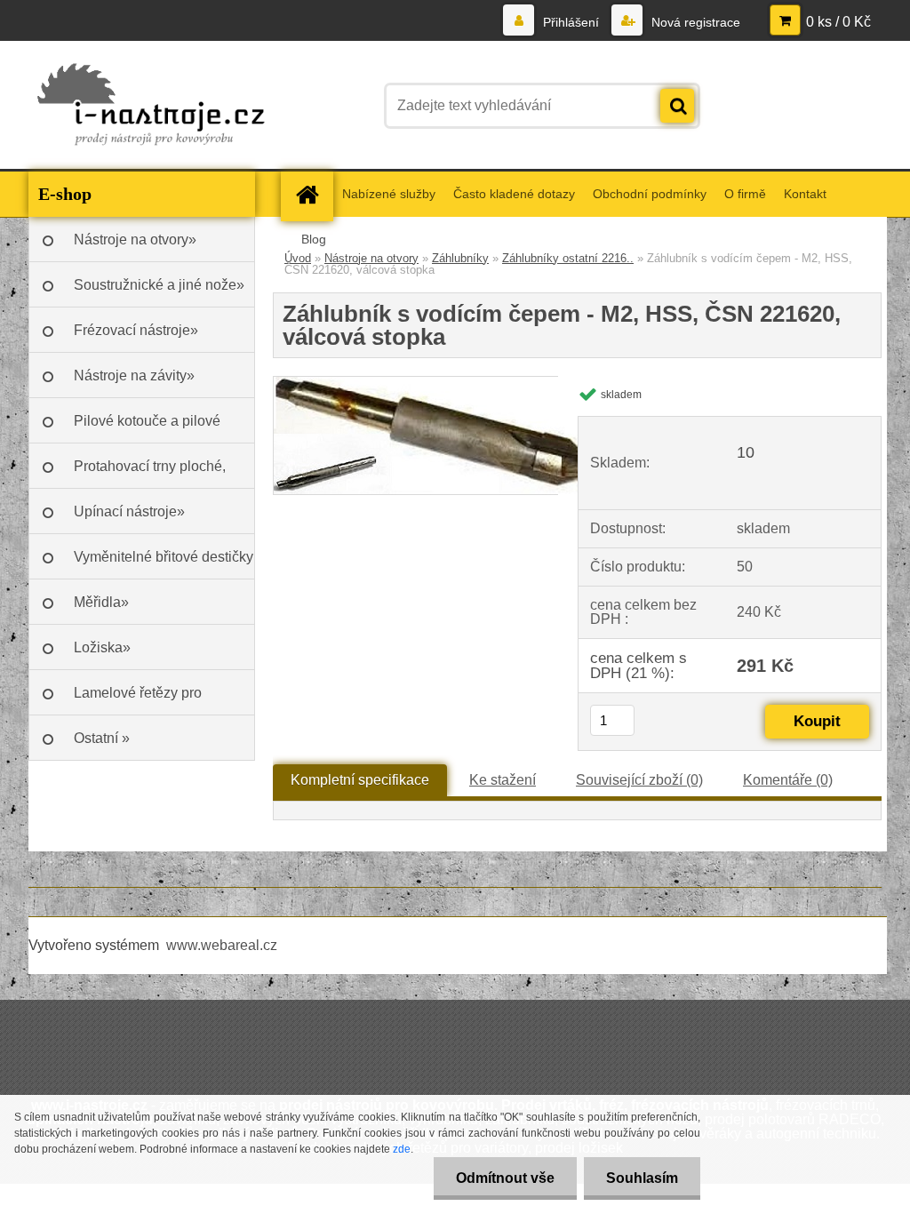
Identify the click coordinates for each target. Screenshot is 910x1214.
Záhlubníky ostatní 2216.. (568, 258)
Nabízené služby (388, 194)
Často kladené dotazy (514, 194)
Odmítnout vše (505, 1178)
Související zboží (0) (639, 779)
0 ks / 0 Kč (838, 21)
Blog (313, 239)
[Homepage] (312, 194)
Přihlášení (571, 22)
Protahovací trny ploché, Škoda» (150, 474)
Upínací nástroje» (129, 511)
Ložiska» (102, 647)
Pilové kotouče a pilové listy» (147, 428)
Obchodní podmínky (649, 194)
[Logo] (150, 105)
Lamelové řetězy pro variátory (138, 700)
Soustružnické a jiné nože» (159, 284)
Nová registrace (694, 22)
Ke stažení (502, 779)
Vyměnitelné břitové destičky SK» (163, 564)
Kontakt (805, 194)
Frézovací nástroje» (136, 330)
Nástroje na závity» (134, 375)
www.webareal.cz (221, 945)
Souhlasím (642, 1178)
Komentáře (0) (788, 779)
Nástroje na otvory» (135, 239)
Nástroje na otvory (371, 258)
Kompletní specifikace (360, 779)
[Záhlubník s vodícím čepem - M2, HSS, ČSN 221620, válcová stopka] (446, 383)
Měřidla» (101, 602)
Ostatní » (102, 738)
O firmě (745, 194)
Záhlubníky (460, 258)
